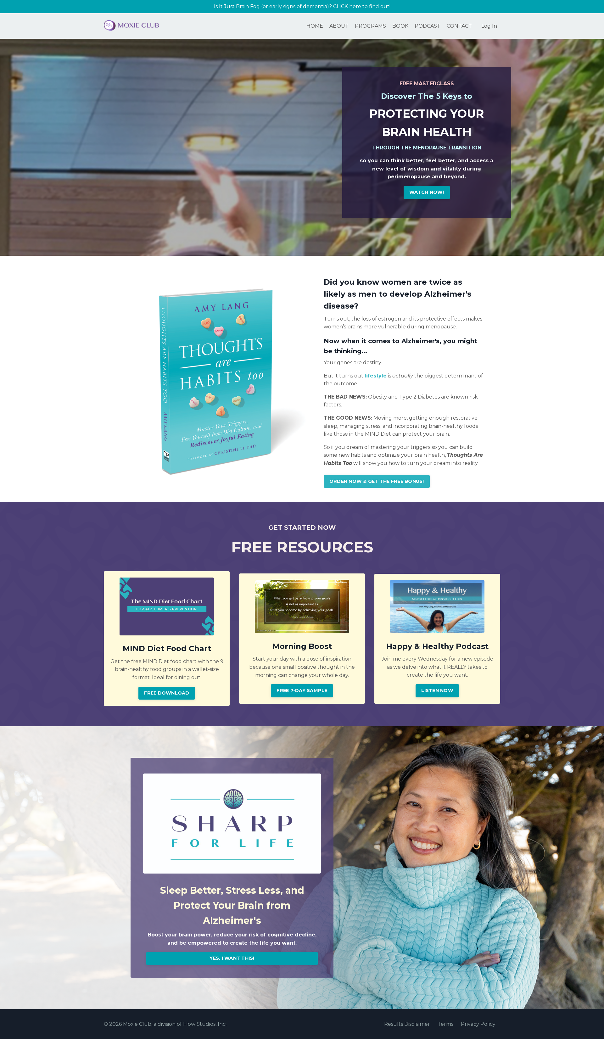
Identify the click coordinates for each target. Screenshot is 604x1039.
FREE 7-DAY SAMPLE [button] (302, 690)
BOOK (400, 26)
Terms (445, 1024)
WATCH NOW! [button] (426, 192)
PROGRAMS (370, 26)
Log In (489, 26)
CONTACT (459, 26)
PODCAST (427, 26)
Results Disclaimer (407, 1024)
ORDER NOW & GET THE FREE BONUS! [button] (376, 481)
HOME (314, 26)
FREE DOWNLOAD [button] (166, 693)
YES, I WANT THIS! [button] (232, 958)
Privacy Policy (478, 1024)
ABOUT (339, 26)
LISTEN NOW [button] (437, 690)
